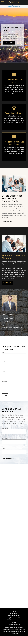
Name (3, 352)
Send (5, 395)
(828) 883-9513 (9, 322)
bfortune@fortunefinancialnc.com (13, 327)
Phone (4, 372)
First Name (5, 428)
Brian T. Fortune (8, 314)
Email (3, 362)
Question (4, 381)
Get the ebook (8, 458)
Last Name (5, 438)
